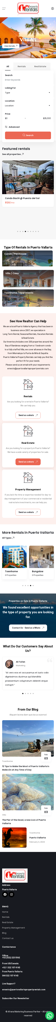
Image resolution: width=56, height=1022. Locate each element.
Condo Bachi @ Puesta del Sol (22, 198)
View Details (9, 46)
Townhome (7, 761)
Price (7, 113)
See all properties (11, 154)
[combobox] (28, 93)
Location (10, 100)
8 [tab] (35, 231)
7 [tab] (33, 231)
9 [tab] (38, 231)
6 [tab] (30, 231)
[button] (49, 1015)
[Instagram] (11, 894)
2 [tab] (20, 231)
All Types (6, 537)
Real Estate (7, 922)
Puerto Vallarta (37, 837)
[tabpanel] (28, 185)
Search (8, 75)
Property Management (13, 927)
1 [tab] (17, 231)
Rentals (5, 917)
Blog (4, 932)
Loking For (10, 87)
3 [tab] (22, 231)
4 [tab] (25, 231)
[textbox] (28, 93)
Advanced (14, 127)
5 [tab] (28, 231)
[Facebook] (5, 894)
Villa (4, 814)
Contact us (7, 938)
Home (5, 911)
